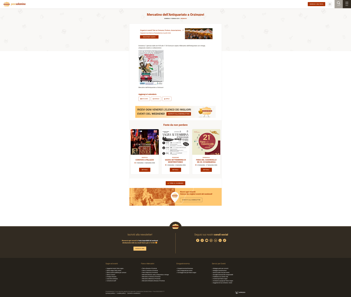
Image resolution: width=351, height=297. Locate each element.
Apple (167, 98)
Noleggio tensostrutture (220, 270)
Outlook (145, 98)
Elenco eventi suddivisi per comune (116, 272)
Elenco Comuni (111, 274)
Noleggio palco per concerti (220, 268)
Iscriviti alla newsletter (191, 200)
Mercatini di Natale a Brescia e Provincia (153, 280)
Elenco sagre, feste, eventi (114, 270)
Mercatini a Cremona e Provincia (151, 276)
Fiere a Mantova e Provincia (150, 272)
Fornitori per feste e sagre (220, 278)
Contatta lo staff (111, 280)
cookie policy (121, 293)
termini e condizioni (134, 293)
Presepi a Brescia (111, 276)
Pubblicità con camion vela (220, 276)
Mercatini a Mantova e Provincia (151, 278)
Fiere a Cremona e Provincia (150, 270)
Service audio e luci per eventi (221, 272)
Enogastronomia (183, 263)
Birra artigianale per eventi (185, 270)
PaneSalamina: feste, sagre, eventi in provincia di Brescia (14, 4)
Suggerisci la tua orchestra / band (222, 282)
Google (156, 98)
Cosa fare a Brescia (112, 278)
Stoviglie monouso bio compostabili (223, 274)
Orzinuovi (184, 18)
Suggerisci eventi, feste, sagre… (115, 268)
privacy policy (110, 293)
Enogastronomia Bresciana (185, 268)
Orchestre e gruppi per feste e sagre (223, 280)
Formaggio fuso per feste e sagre (187, 272)
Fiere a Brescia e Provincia (149, 268)
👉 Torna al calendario (175, 183)
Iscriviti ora (139, 248)
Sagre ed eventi (112, 263)
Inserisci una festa (316, 4)
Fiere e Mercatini (147, 263)
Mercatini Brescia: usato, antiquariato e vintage (155, 274)
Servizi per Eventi (219, 263)
